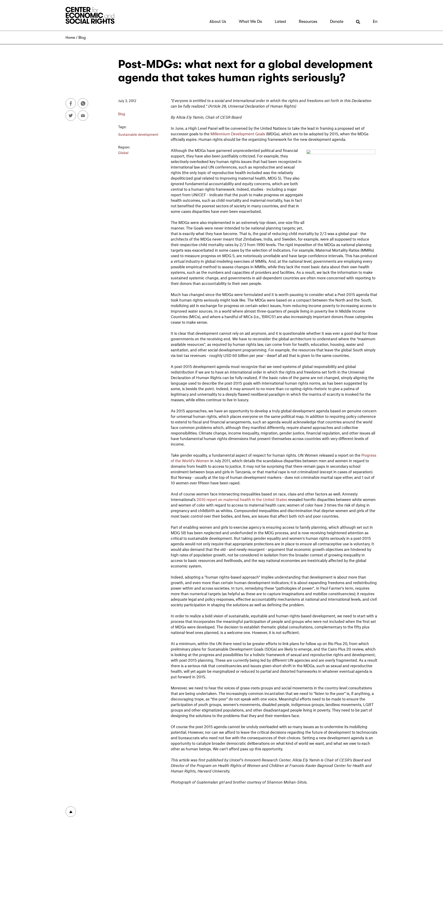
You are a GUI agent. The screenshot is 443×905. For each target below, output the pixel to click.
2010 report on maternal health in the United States (242, 499)
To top (71, 811)
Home (70, 38)
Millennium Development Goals (237, 133)
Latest (280, 21)
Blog (82, 38)
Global (123, 153)
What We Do (250, 21)
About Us (218, 21)
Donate (336, 21)
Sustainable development (138, 134)
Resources (308, 21)
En (375, 21)
